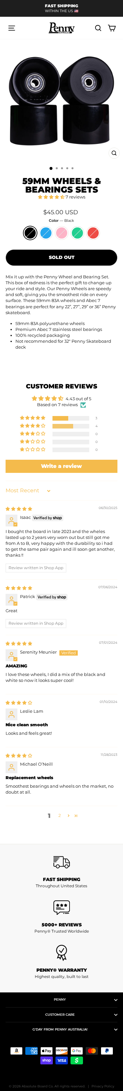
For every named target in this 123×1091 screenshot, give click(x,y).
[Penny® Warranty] (61, 953)
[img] (19, 508)
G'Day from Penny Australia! (60, 1029)
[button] (52, 197)
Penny (60, 999)
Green (77, 233)
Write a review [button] (61, 466)
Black (30, 233)
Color (61, 220)
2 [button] (59, 815)
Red (93, 233)
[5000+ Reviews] (61, 907)
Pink (61, 233)
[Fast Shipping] (61, 862)
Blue (45, 233)
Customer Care (60, 1014)
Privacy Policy (103, 1086)
